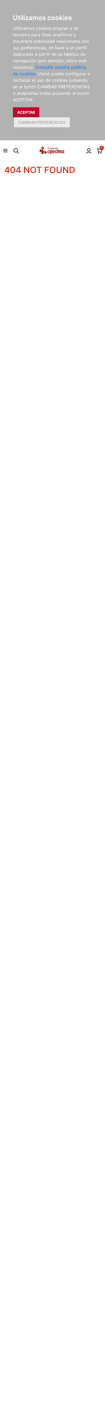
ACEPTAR (26, 112)
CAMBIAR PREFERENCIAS (41, 122)
